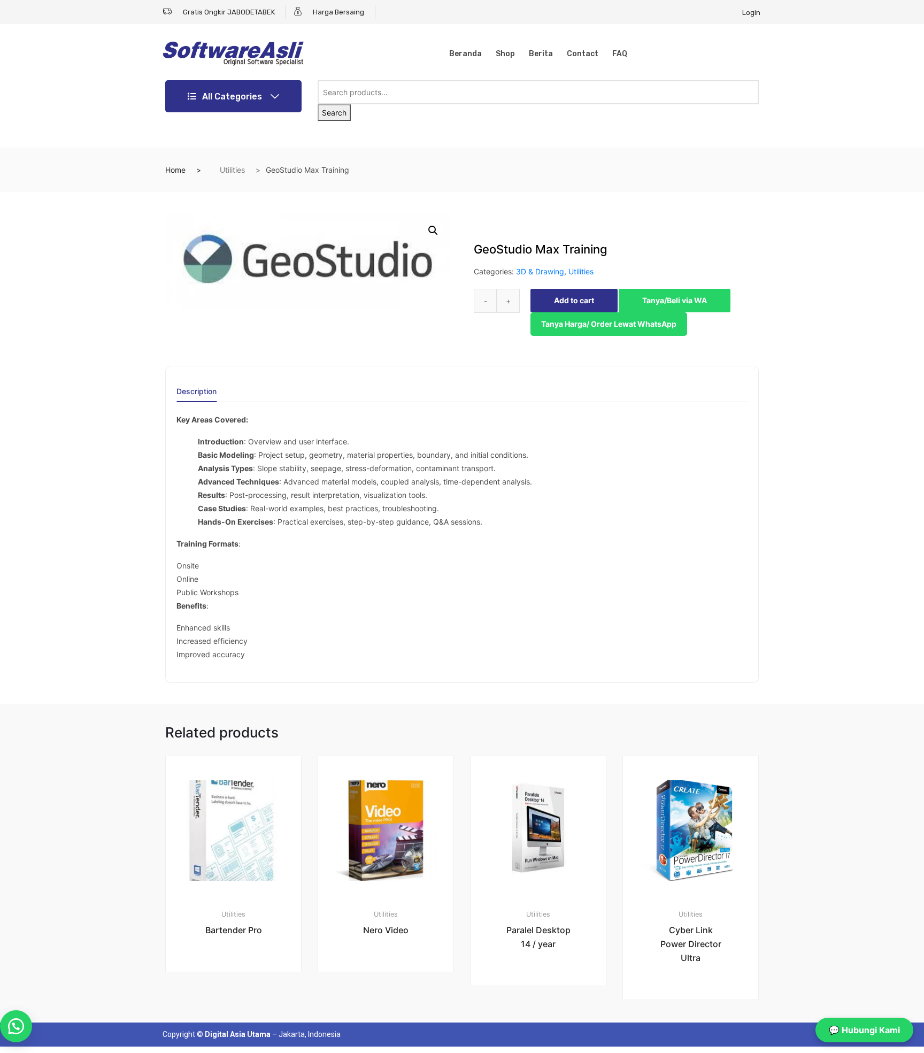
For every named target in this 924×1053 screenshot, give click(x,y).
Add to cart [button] (239, 1007)
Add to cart (574, 300)
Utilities (232, 169)
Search (334, 112)
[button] (433, 230)
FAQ (619, 53)
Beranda (465, 53)
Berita (541, 53)
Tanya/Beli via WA (674, 300)
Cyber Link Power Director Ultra (690, 944)
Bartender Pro (233, 930)
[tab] (196, 395)
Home (175, 169)
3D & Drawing (540, 271)
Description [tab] (196, 392)
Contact (582, 53)
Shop (505, 53)
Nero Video (386, 930)
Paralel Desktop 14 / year (538, 937)
